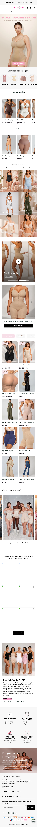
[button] (3, 7)
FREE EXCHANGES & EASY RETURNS (13, 702)
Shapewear (26, 12)
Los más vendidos (7, 12)
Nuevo (18, 12)
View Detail (9, 276)
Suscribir (30, 808)
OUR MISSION (7, 699)
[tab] (18, 65)
